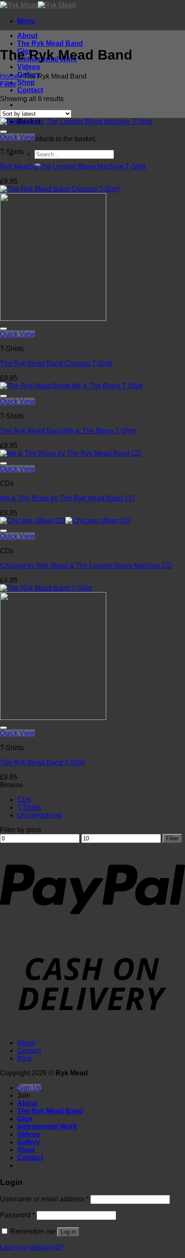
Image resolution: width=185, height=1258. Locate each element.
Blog (24, 1058)
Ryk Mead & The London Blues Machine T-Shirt (72, 166)
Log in (68, 1232)
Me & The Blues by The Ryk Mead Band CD (67, 498)
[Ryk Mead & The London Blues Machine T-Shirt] (76, 121)
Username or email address (44, 1199)
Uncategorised (39, 815)
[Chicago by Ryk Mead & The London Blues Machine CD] (65, 520)
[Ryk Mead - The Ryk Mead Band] (38, 5)
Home (9, 76)
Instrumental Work (47, 1126)
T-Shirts (29, 807)
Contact (30, 90)
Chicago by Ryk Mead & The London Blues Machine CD (86, 565)
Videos (28, 66)
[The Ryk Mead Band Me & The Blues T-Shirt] (71, 386)
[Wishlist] (3, 131)
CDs (24, 799)
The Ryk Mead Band (50, 43)
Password (17, 1215)
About (27, 35)
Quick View (17, 137)
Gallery (28, 1142)
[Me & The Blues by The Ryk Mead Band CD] (71, 453)
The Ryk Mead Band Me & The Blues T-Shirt (68, 430)
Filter (172, 838)
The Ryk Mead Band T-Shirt (42, 762)
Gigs (24, 1118)
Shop (26, 82)
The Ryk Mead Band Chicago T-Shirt (56, 363)
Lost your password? (31, 1247)
